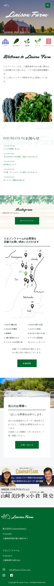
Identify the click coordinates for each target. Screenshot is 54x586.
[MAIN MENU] (47, 5)
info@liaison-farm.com (19, 569)
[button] (27, 221)
